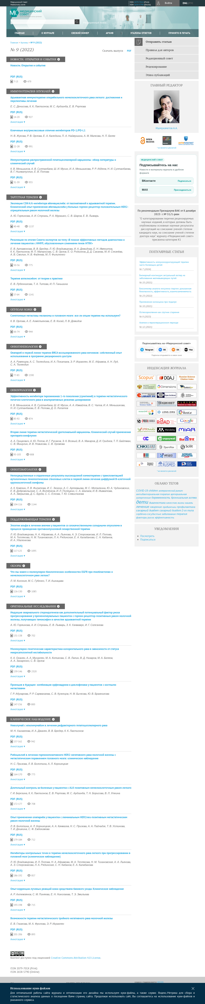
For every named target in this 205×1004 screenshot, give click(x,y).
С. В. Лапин (72, 658)
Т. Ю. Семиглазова (72, 493)
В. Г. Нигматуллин (21, 171)
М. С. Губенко (36, 580)
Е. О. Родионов (77, 251)
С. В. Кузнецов (59, 693)
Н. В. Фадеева (35, 254)
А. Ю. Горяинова (20, 215)
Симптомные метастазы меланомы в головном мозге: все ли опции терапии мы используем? (65, 315)
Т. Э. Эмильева (80, 894)
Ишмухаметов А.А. (167, 128)
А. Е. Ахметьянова (37, 321)
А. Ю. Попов (37, 441)
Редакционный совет (159, 58)
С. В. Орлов (59, 251)
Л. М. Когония (18, 580)
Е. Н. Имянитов (102, 248)
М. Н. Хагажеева (20, 731)
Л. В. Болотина (37, 763)
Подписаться (147, 539)
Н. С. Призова (18, 763)
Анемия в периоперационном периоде (158, 322)
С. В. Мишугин (19, 444)
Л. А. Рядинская (63, 537)
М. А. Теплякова (19, 537)
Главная (20, 33)
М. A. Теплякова (80, 862)
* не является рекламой (166, 148)
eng (185, 3)
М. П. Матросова (41, 251)
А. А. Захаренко (19, 660)
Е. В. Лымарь (91, 215)
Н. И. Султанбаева (118, 168)
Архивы (24, 42)
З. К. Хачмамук (75, 625)
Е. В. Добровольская (22, 491)
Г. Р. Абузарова (19, 693)
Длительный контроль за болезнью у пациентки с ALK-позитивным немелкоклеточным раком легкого (70, 788)
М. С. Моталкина (95, 488)
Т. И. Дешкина (18, 829)
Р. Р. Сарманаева (39, 693)
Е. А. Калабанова (84, 537)
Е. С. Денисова (19, 106)
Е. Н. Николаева (60, 894)
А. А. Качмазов (60, 826)
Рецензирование (156, 66)
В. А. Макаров (86, 441)
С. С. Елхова (52, 493)
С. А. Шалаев (83, 491)
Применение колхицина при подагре (157, 301)
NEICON (160, 982)
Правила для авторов (160, 50)
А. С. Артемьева (73, 488)
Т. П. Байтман (122, 441)
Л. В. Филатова (36, 488)
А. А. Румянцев (19, 361)
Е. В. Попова (41, 171)
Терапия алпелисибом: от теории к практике (36, 278)
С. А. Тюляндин (19, 364)
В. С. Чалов (95, 405)
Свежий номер (80, 33)
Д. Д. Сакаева (95, 251)
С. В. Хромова (56, 444)
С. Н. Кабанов (104, 537)
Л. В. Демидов (73, 321)
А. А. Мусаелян (35, 658)
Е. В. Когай (57, 321)
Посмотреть (147, 536)
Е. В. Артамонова (21, 248)
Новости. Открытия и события (27, 65)
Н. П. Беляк (108, 136)
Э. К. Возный (69, 441)
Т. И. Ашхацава (54, 580)
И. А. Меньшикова (114, 405)
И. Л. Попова (103, 534)
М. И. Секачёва (113, 251)
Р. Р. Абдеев (99, 168)
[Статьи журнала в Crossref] (167, 140)
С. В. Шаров (74, 215)
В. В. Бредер (40, 248)
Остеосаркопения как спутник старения (159, 312)
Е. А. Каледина (52, 136)
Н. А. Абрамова (44, 534)
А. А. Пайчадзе (97, 826)
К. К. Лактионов (39, 106)
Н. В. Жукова (18, 136)
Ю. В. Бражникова (98, 693)
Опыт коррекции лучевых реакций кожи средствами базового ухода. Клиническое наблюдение (67, 889)
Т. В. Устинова (116, 826)
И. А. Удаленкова (20, 540)
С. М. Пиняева (41, 894)
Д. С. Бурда (37, 493)
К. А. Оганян (17, 658)
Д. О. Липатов (59, 408)
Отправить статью (159, 41)
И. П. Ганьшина (59, 284)
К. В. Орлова (17, 321)
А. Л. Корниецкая (58, 763)
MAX (166, 189)
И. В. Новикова (38, 444)
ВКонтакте (166, 180)
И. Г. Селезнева (94, 625)
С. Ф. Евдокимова (38, 829)
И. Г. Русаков (53, 441)
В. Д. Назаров (88, 658)
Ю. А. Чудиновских (118, 488)
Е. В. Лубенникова (21, 284)
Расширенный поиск (95, 22)
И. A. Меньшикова (80, 168)
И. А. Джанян (39, 731)
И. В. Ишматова (102, 491)
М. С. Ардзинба (59, 106)
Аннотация (16, 122)
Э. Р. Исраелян (79, 361)
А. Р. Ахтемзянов (20, 894)
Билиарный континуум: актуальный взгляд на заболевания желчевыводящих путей (162, 277)
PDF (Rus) (16, 76)
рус (191, 3)
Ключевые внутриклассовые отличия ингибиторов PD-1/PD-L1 (48, 130)
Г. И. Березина (18, 793)
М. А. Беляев (105, 658)
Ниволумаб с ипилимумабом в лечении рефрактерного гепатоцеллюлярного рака (58, 725)
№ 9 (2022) (36, 42)
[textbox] (43, 21)
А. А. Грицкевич (19, 441)
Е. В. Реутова (77, 106)
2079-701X (139, 2)
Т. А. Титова (40, 284)
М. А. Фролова (37, 923)
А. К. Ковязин (18, 488)
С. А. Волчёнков (45, 491)
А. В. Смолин (18, 254)
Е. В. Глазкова (18, 923)
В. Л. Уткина (112, 793)
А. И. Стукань (39, 215)
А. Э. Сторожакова (83, 534)
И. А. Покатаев (60, 361)
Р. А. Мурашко (57, 215)
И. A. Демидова (83, 248)
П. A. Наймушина (72, 136)
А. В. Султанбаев (42, 168)
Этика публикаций (158, 75)
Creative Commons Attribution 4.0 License (75, 958)
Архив (109, 33)
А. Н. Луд (112, 361)
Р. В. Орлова (34, 136)
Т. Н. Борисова (94, 793)
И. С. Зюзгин (54, 488)
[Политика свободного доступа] (147, 140)
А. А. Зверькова (19, 493)
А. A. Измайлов (78, 405)
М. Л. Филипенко (55, 254)
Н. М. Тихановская (42, 537)
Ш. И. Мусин (61, 168)
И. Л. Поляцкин (65, 491)
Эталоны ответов (141, 33)
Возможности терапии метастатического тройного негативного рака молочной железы (61, 918)
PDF (129, 50)
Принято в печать (179, 33)
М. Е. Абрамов (97, 361)
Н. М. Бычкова (78, 693)
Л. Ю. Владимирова (61, 248)
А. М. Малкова (92, 136)
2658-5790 (139, 4)
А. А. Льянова (62, 534)
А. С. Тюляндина (39, 361)
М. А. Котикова (54, 658)
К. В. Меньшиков (20, 168)
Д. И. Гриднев (104, 441)
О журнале (47, 33)
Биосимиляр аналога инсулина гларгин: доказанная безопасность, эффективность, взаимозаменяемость (165, 290)
